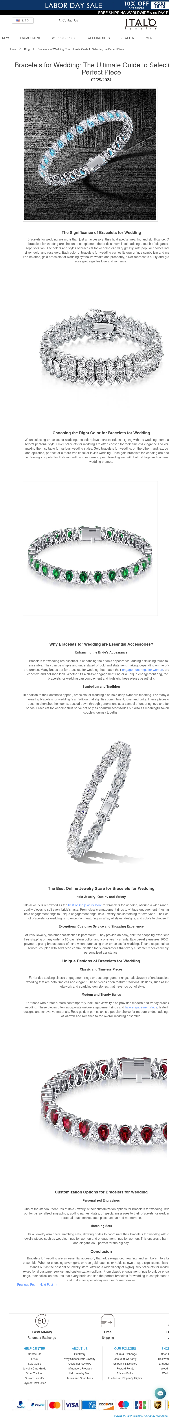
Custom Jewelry (34, 1378)
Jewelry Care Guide (34, 1368)
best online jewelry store (85, 905)
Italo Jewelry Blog (79, 1373)
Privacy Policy (125, 1373)
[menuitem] (5, 38)
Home (13, 49)
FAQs (34, 1358)
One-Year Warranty (125, 1358)
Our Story (79, 1354)
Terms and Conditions (80, 1378)
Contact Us (70, 20)
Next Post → (48, 1284)
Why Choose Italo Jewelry (79, 1358)
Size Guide (34, 1363)
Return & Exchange (125, 1354)
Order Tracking (34, 1373)
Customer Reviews (79, 1363)
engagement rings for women (142, 669)
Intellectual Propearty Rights (125, 1378)
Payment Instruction (34, 1383)
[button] (23, 20)
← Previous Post (24, 1284)
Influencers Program (80, 1368)
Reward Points (125, 1368)
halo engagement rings (141, 1007)
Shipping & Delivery (125, 1363)
